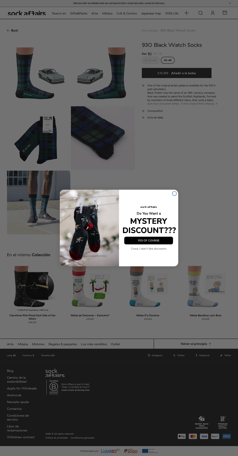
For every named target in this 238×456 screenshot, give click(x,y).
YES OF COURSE (148, 240)
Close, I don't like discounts (149, 249)
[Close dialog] (174, 193)
